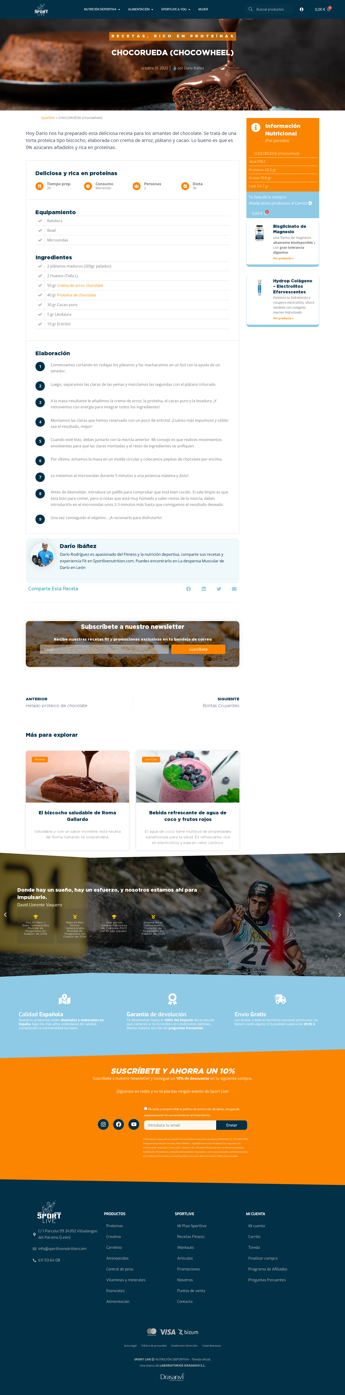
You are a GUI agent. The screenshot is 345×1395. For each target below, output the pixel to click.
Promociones (188, 1269)
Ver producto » (283, 258)
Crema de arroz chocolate (80, 285)
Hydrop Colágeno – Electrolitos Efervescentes (292, 286)
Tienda (254, 1247)
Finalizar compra (263, 1258)
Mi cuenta (256, 1225)
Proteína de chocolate (76, 295)
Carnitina (114, 1247)
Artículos (185, 1258)
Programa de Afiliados (267, 1269)
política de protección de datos (203, 1109)
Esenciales (115, 1290)
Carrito (254, 1236)
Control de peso (119, 1269)
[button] (188, 589)
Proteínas (114, 1225)
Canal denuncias (211, 1346)
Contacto (184, 1301)
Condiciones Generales (184, 1346)
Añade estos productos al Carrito (278, 203)
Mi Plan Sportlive (192, 1225)
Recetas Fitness (190, 1236)
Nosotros (185, 1279)
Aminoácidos (117, 1258)
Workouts (185, 1247)
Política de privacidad (153, 1346)
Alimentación (117, 1301)
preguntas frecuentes (186, 1028)
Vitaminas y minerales (126, 1279)
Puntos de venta (191, 1290)
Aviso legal (130, 1346)
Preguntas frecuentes (267, 1279)
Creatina (113, 1236)
